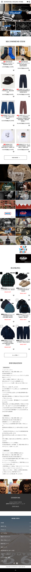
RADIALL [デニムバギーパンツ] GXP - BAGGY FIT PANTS (8, 117)
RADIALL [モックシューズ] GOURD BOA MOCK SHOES (23, 290)
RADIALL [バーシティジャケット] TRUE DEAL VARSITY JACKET (24, 316)
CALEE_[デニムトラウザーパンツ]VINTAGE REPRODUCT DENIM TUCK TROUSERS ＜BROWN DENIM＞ (23, 118)
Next (29, 12)
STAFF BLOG (15, 506)
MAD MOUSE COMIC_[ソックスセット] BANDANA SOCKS (8, 63)
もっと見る (15, 355)
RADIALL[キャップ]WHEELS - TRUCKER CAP (8, 91)
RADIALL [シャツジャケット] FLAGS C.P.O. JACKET (8, 289)
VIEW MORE (15, 157)
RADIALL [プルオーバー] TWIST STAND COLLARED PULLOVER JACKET (8, 342)
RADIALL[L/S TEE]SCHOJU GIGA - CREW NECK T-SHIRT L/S (7, 146)
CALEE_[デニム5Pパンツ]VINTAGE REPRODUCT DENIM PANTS (23, 91)
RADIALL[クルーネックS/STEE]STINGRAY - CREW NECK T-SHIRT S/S (23, 146)
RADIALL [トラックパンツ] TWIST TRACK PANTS (23, 341)
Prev (1, 12)
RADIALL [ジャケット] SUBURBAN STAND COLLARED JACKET (8, 316)
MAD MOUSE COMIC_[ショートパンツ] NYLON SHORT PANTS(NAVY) (23, 64)
